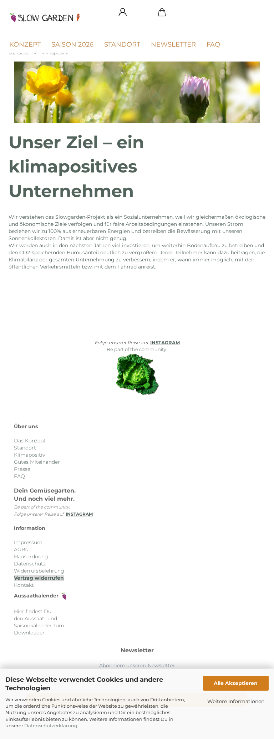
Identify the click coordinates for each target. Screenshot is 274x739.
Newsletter (173, 44)
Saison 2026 (72, 44)
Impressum (28, 542)
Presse (22, 469)
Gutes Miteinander (37, 462)
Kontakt (24, 585)
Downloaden (30, 632)
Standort (122, 44)
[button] (122, 12)
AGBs (21, 549)
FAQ (213, 44)
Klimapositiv (29, 455)
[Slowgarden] (48, 18)
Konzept (25, 44)
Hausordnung (31, 556)
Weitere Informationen (235, 701)
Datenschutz (30, 563)
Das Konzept (30, 440)
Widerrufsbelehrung (39, 571)
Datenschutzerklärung (50, 725)
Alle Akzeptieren (236, 683)
